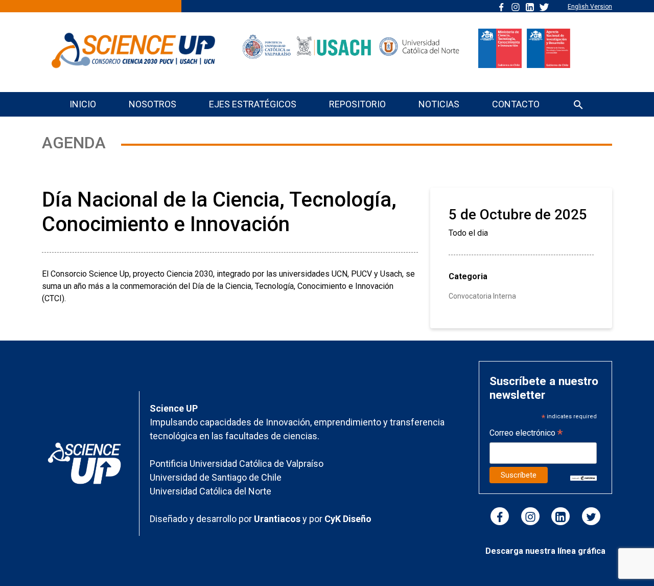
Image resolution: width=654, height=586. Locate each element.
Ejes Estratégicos (252, 104)
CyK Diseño (347, 518)
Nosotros (152, 104)
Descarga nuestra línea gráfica (545, 551)
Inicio (82, 104)
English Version (590, 6)
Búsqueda (578, 105)
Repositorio (357, 104)
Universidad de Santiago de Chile (216, 477)
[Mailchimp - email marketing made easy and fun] (583, 477)
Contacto (516, 104)
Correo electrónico (526, 434)
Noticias (438, 104)
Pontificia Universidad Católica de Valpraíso (236, 463)
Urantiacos (278, 518)
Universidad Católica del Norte (210, 491)
